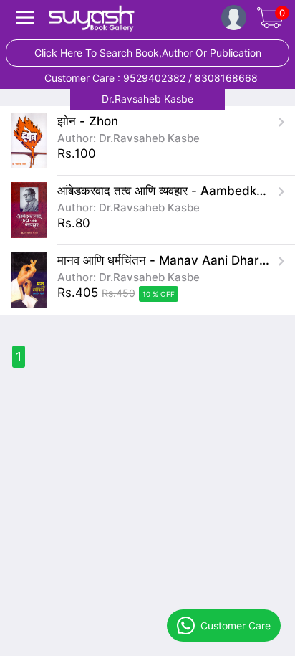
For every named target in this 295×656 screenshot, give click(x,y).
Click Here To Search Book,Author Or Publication (147, 53)
